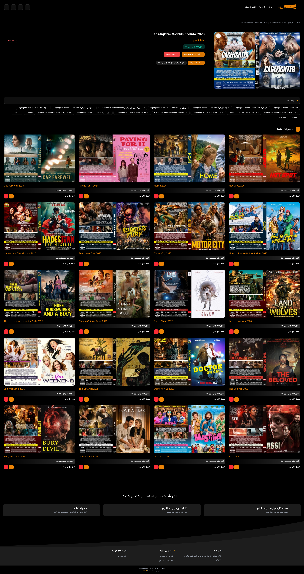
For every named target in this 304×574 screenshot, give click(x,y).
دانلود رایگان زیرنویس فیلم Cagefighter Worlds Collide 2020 (121, 107)
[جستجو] (6, 7)
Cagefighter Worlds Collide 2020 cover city (132, 112)
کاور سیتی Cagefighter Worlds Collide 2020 (55, 112)
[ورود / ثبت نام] (27, 7)
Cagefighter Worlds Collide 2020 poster (208, 112)
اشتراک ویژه (250, 7)
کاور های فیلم (289, 23)
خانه (270, 7)
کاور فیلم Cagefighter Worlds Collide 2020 (251, 107)
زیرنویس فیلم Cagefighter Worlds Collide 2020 (168, 107)
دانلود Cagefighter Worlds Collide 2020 (33, 107)
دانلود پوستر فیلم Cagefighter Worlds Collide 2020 (73, 107)
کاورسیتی (294, 117)
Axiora (145, 571)
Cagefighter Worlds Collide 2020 (285, 107)
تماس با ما (122, 556)
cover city (17, 112)
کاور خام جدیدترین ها (273, 23)
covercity (29, 112)
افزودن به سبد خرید (192, 54)
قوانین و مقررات (166, 556)
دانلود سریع (170, 54)
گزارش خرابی (12, 40)
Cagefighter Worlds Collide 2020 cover (244, 112)
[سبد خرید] (13, 7)
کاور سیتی (282, 117)
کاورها (262, 7)
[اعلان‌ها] (20, 7)
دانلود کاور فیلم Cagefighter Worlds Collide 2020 (211, 107)
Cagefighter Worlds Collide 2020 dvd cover (281, 112)
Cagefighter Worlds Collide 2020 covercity (171, 112)
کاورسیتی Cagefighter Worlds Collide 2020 (93, 112)
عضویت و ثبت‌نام (166, 560)
